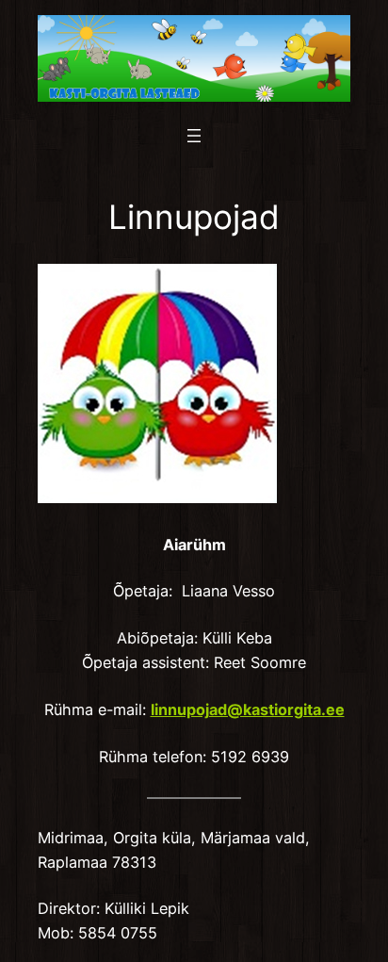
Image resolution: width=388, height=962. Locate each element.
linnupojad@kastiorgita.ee (248, 709)
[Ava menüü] (194, 135)
